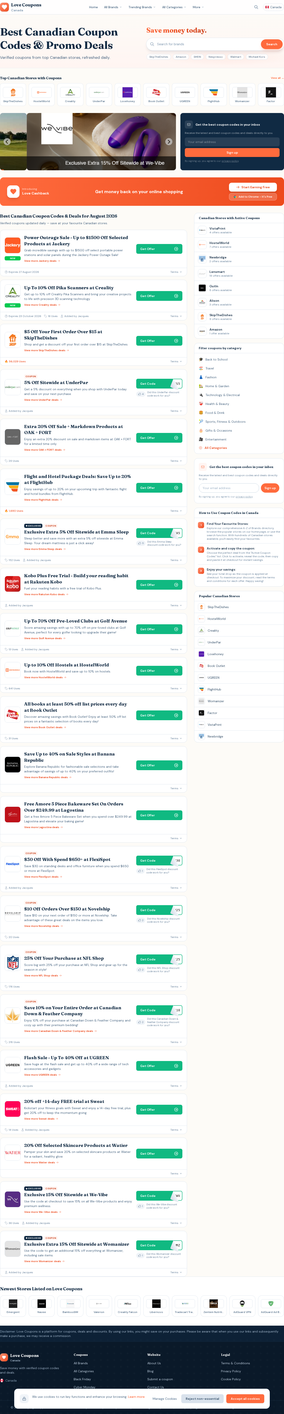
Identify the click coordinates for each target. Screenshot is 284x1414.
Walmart (235, 57)
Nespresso (216, 57)
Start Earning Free (255, 187)
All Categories (172, 7)
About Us (154, 1363)
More (196, 7)
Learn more (136, 1397)
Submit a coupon (160, 1379)
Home (93, 7)
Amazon (181, 57)
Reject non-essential (202, 1399)
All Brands (111, 7)
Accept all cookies (245, 1399)
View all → (277, 78)
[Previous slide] (7, 141)
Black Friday (82, 1379)
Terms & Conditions (235, 1363)
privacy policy (230, 161)
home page (258, 531)
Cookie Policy (231, 1379)
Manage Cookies (165, 1399)
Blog (150, 1371)
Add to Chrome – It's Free (255, 196)
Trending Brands (140, 7)
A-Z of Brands (252, 528)
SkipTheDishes (158, 57)
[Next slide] (168, 141)
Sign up (232, 153)
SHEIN (197, 57)
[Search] (256, 7)
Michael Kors (257, 57)
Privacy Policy (231, 1371)
